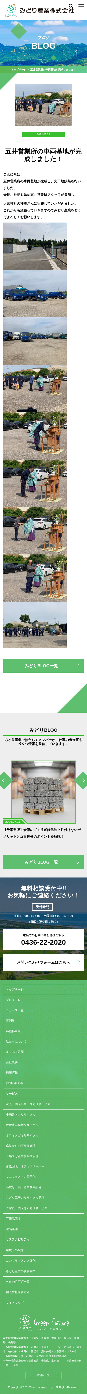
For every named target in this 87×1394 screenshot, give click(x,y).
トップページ (18, 69)
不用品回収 (13, 1218)
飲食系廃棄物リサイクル (22, 1125)
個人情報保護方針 (18, 1292)
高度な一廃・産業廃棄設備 (23, 1187)
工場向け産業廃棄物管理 (22, 1156)
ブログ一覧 (13, 1000)
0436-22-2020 (43, 942)
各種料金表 (13, 1031)
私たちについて (16, 1041)
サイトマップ (15, 1302)
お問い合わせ (15, 1083)
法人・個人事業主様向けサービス (28, 1104)
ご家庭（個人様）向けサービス (26, 1208)
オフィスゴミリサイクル (22, 1135)
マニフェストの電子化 (20, 1176)
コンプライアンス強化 (20, 1260)
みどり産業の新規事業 (20, 1271)
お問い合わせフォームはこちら (43, 962)
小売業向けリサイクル (20, 1114)
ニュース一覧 (15, 1010)
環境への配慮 (15, 1250)
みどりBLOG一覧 (41, 665)
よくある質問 (15, 1051)
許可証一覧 (43, 1375)
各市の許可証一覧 (18, 1281)
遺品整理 (12, 1229)
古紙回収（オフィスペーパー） (26, 1166)
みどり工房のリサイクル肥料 (25, 1197)
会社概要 (12, 1062)
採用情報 (12, 1072)
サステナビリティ (18, 1239)
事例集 (10, 1020)
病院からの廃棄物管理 (20, 1145)
